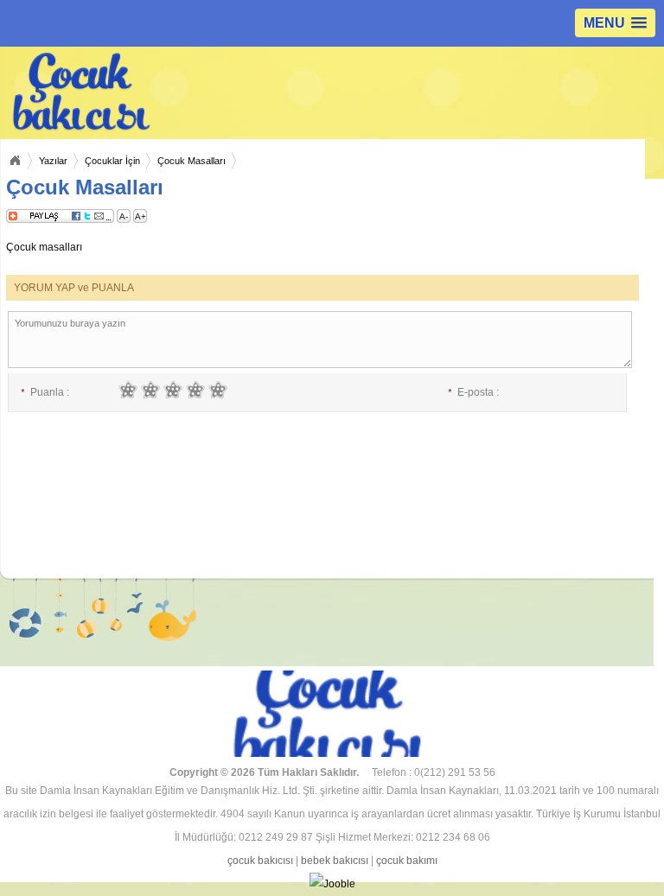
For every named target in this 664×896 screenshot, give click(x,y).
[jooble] (332, 884)
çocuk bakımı (406, 861)
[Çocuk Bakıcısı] (175, 92)
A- (123, 216)
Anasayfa (15, 161)
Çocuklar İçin (112, 161)
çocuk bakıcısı (260, 861)
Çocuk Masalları (191, 161)
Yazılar (53, 161)
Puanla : (45, 392)
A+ (140, 216)
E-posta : (473, 392)
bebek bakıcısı (334, 861)
